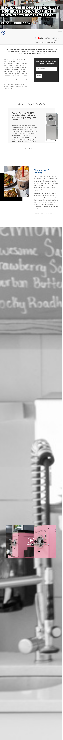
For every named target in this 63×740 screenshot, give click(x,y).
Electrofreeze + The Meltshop (43, 171)
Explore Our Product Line (31, 149)
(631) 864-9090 (49, 38)
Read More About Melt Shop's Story (44, 213)
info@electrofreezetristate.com (45, 42)
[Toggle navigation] (60, 32)
